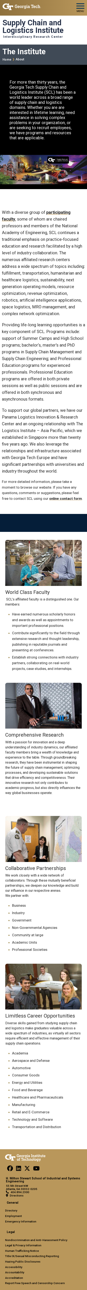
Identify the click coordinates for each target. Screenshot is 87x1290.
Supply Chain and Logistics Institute (33, 26)
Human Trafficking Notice (22, 1250)
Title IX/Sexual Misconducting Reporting (32, 1256)
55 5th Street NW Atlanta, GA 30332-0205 (21, 1187)
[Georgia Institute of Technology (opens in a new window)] (22, 6)
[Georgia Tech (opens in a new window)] (25, 1157)
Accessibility (13, 1267)
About (20, 59)
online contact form (65, 498)
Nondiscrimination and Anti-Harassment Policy (36, 1240)
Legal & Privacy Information (23, 1245)
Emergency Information (20, 1221)
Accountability (14, 1272)
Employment (13, 1216)
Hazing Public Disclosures (22, 1261)
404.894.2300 (20, 1192)
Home (7, 59)
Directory (11, 1210)
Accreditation (14, 1277)
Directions (16, 1195)
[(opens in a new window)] (10, 1169)
